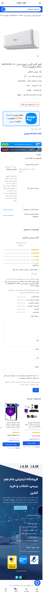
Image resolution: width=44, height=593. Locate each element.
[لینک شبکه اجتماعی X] (24, 577)
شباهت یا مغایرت (33, 306)
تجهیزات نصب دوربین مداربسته (27, 541)
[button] (11, 444)
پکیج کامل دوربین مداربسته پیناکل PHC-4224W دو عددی (32, 424)
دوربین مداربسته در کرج (32, 429)
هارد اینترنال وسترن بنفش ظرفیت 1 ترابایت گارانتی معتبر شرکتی (13, 424)
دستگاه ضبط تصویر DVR (29, 534)
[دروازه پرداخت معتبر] (12, 562)
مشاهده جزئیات (8, 209)
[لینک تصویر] (29, 467)
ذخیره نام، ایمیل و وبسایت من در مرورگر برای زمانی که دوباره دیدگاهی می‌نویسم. (21, 377)
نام (37, 358)
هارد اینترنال (16, 429)
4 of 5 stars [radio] (19, 297)
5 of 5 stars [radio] (18, 297)
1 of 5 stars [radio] (24, 297)
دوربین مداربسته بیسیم (30, 527)
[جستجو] (3, 9)
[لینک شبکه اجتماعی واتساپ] (20, 577)
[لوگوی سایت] (21, 3)
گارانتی (36, 309)
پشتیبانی (36, 312)
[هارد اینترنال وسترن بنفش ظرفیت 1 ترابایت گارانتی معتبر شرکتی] (11, 412)
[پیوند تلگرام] (16, 577)
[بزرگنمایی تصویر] (38, 56)
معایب (37, 349)
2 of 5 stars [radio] (22, 297)
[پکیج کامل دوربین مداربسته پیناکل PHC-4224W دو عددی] (31, 412)
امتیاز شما (35, 297)
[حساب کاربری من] (3, 3)
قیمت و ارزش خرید (33, 300)
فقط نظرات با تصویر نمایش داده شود (24, 270)
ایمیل (36, 367)
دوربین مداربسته (32, 523)
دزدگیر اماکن (33, 537)
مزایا (37, 340)
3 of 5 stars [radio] (21, 297)
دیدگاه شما (34, 316)
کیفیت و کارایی (34, 303)
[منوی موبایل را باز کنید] (40, 3)
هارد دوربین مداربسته (30, 530)
